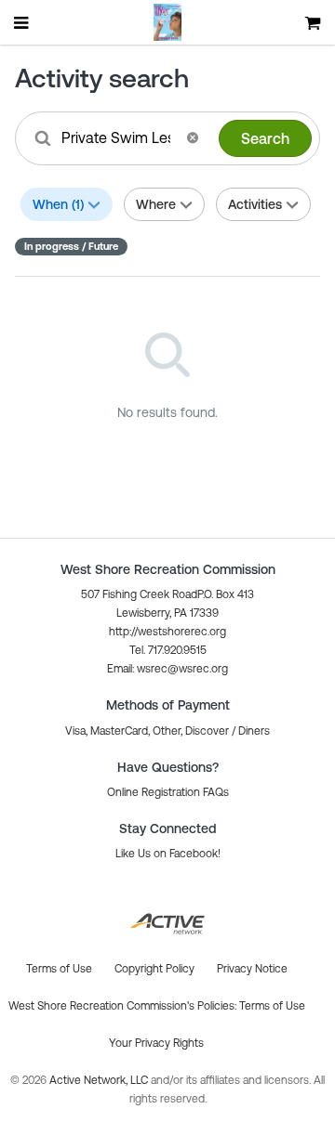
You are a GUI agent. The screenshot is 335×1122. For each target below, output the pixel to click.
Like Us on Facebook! (168, 853)
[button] (192, 137)
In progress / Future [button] (71, 246)
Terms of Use (272, 1005)
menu (22, 22)
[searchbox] (117, 137)
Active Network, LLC (100, 1080)
